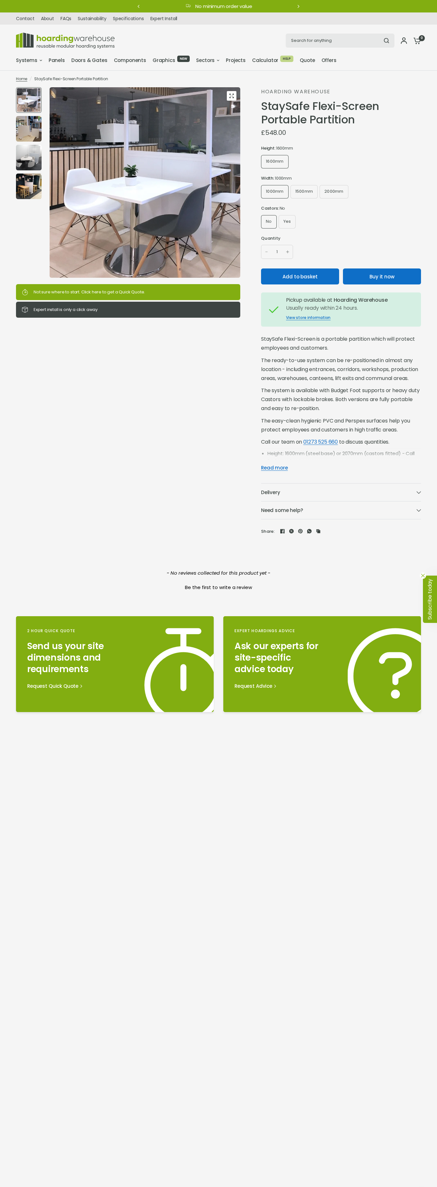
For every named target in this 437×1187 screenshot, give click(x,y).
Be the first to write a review (218, 587)
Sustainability (92, 18)
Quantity (271, 238)
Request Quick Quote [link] (52, 686)
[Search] (386, 41)
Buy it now (381, 276)
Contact (25, 18)
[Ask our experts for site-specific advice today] (322, 664)
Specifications (128, 18)
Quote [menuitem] (307, 60)
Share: (268, 531)
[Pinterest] (300, 531)
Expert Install (164, 18)
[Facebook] (282, 531)
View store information (308, 318)
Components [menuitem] (130, 60)
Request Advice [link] (253, 686)
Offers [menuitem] (329, 60)
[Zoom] (231, 96)
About (47, 18)
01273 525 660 (320, 442)
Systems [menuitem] (26, 60)
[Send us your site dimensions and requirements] (115, 664)
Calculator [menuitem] (265, 60)
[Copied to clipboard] (318, 531)
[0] (415, 40)
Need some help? (282, 510)
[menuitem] (27, 18)
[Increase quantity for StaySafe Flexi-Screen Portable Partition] (287, 252)
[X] (291, 531)
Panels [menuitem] (57, 60)
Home (21, 78)
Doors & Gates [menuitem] (89, 60)
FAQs (65, 18)
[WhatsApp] (309, 531)
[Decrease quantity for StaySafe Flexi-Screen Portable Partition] (266, 252)
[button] (218, 586)
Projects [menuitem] (236, 60)
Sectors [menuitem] (205, 60)
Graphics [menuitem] (164, 60)
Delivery (270, 492)
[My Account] (404, 40)
